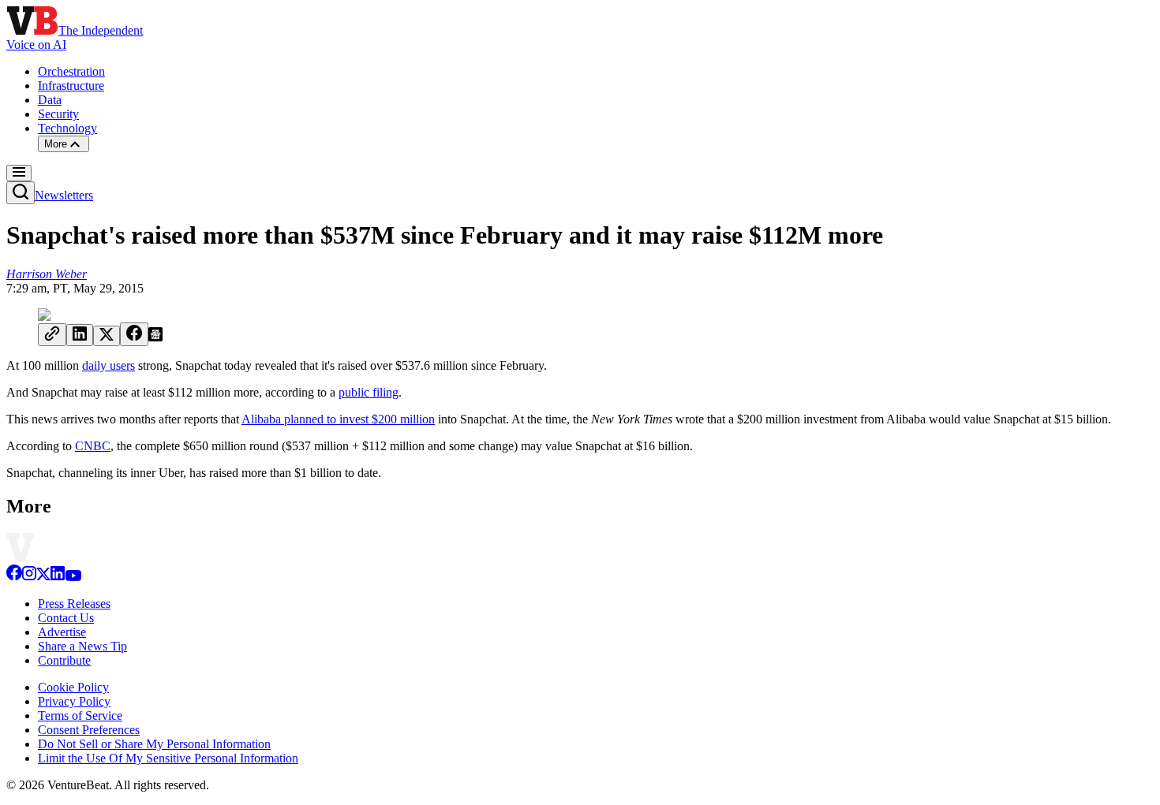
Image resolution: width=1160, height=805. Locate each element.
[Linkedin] (58, 576)
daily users (108, 365)
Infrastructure (71, 85)
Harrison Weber (46, 274)
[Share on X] (106, 336)
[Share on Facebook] (134, 334)
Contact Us (66, 617)
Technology (67, 128)
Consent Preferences (89, 729)
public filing (369, 392)
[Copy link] (52, 334)
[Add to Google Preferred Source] (155, 337)
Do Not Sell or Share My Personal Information (154, 744)
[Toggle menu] (19, 173)
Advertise (62, 632)
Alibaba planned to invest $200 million (338, 419)
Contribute (64, 660)
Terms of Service (80, 715)
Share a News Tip (82, 646)
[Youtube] (73, 576)
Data (50, 99)
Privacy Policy (74, 701)
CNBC (92, 446)
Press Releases (74, 603)
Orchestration (71, 71)
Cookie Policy (73, 687)
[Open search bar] (20, 192)
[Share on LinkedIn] (79, 335)
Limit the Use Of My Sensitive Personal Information (168, 758)
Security (58, 114)
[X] (43, 576)
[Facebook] (14, 576)
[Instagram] (29, 576)
